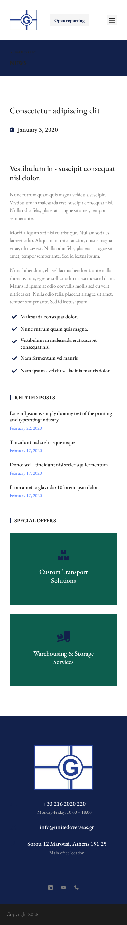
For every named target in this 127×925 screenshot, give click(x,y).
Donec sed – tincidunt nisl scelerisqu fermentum (59, 465)
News (18, 63)
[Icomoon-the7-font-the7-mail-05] (63, 887)
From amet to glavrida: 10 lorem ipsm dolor (54, 487)
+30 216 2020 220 (64, 803)
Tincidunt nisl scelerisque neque (42, 442)
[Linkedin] (50, 887)
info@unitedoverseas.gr (67, 827)
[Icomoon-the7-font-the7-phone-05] (76, 887)
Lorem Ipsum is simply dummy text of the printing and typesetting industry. (61, 416)
